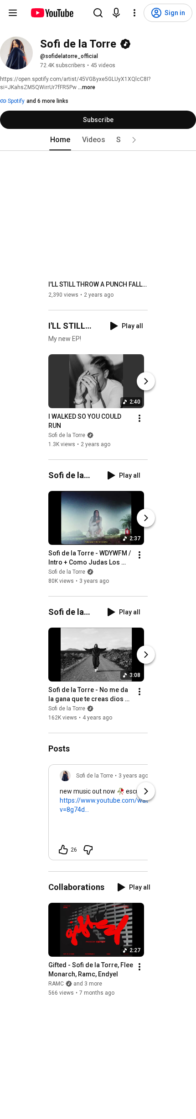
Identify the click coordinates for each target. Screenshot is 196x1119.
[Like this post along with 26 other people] (63, 849)
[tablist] (98, 140)
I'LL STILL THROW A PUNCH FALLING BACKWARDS (98, 284)
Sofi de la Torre (66, 435)
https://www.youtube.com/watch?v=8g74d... (109, 805)
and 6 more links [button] (47, 101)
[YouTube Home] (52, 13)
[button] (134, 140)
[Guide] (12, 12)
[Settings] (134, 12)
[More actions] (139, 418)
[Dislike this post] (88, 849)
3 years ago (133, 776)
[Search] (98, 12)
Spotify (15, 101)
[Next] (146, 381)
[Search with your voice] (116, 13)
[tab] (60, 140)
